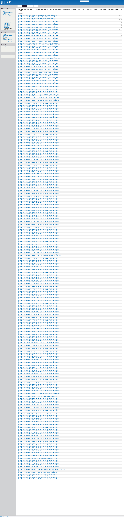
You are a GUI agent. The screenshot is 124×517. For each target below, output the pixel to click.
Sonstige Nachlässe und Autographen (8, 29)
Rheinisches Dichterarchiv (7, 39)
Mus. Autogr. (5, 37)
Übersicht (30, 5)
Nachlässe (5, 21)
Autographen (5, 34)
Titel (19, 5)
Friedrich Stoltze (7, 23)
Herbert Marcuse (7, 24)
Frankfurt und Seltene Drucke (8, 14)
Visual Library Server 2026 (4, 516)
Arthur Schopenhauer (7, 22)
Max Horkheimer (7, 27)
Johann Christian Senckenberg (7, 26)
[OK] (90, 1)
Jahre (4, 57)
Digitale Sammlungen (6, 10)
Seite (35, 5)
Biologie (4, 13)
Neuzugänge (5, 46)
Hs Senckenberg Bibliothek (7, 35)
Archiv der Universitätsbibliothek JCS (8, 12)
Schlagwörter (5, 56)
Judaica (4, 16)
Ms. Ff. (4, 36)
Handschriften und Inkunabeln (8, 15)
